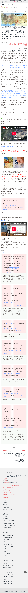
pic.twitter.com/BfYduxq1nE (11, 302)
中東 (16, 44)
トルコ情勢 (19, 43)
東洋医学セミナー (6, 502)
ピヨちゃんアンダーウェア (8, 560)
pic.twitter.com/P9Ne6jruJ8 (15, 350)
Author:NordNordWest (14, 26)
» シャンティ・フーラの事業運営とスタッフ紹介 (12, 485)
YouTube (3, 125)
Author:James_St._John (6, 27)
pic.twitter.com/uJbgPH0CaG (11, 268)
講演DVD (5, 506)
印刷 (26, 48)
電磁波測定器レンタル (7, 583)
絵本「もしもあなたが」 (8, 509)
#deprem (21, 203)
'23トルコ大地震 (12, 43)
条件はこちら (24, 50)
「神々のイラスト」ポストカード (10, 520)
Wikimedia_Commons (19, 27)
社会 (19, 44)
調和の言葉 (5, 514)
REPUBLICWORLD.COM (7, 146)
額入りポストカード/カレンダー (9, 518)
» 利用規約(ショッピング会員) (8, 494)
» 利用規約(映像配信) (6, 495)
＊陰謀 (13, 44)
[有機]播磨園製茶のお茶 (8, 535)
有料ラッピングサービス (8, 581)
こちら (9, 247)
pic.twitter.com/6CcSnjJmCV (10, 205)
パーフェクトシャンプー (8, 570)
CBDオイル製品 (6, 577)
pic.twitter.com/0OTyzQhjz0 (10, 328)
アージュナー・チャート (8, 511)
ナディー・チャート (7, 513)
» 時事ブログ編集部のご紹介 (8, 487)
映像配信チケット (6, 504)
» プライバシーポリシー (7, 490)
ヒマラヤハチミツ (6, 522)
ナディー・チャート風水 (8, 546)
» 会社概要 (4, 489)
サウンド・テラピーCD (8, 565)
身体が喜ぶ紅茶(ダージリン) (9, 525)
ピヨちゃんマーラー (7, 562)
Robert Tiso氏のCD (7, 569)
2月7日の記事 (11, 10)
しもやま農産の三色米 (7, 537)
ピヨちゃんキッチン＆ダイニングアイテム (11, 542)
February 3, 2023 (8, 377)
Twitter (2, 252)
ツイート (18, 48)
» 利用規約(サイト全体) (7, 492)
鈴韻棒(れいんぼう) (7, 567)
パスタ (4, 534)
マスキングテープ (6, 553)
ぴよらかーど (6, 549)
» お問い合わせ (5, 497)
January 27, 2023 (16, 305)
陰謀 (26, 45)
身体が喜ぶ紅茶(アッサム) (8, 523)
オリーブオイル (6, 532)
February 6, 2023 (8, 427)
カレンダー (5, 516)
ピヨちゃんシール (6, 551)
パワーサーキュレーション (8, 574)
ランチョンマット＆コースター (9, 544)
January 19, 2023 (8, 272)
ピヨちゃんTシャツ (7, 555)
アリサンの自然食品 (7, 527)
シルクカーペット (6, 548)
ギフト (4, 579)
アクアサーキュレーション (8, 576)
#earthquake (6, 202)
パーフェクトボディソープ (8, 572)
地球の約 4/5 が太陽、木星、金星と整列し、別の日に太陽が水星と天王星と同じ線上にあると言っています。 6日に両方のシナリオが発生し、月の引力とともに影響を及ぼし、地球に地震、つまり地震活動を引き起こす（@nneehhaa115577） (14, 94)
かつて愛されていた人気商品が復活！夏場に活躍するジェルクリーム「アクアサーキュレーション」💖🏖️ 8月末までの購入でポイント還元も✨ (14, 1)
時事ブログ (6, 10)
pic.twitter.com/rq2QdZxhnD (11, 393)
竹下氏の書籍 (6, 507)
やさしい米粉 (6, 539)
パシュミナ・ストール (7, 563)
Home (2, 10)
